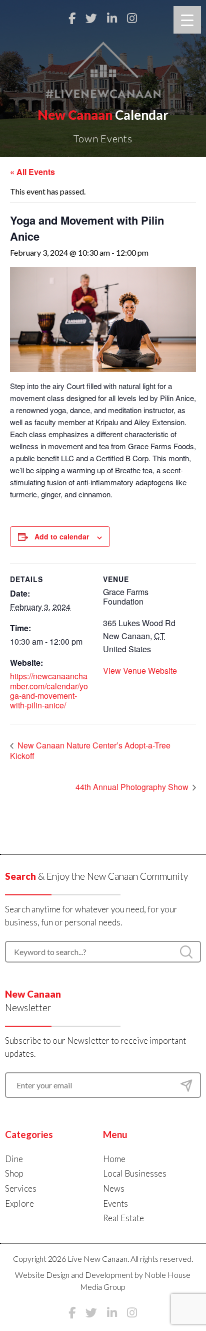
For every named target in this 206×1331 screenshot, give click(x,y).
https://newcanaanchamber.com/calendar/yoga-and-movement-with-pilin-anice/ (49, 690)
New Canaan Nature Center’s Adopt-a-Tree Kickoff (90, 750)
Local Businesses (134, 1173)
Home (114, 1159)
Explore (19, 1203)
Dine (14, 1159)
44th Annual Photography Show (133, 787)
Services (20, 1188)
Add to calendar (61, 536)
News (113, 1188)
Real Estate (123, 1218)
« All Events (32, 171)
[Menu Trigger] (187, 20)
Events (115, 1203)
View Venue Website (140, 670)
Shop (14, 1173)
